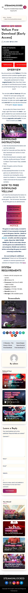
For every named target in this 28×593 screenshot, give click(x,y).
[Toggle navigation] (2, 7)
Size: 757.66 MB (14, 208)
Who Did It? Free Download (14, 533)
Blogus (22, 588)
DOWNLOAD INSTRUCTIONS (11, 52)
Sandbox (11, 414)
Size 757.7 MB (14, 215)
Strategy (15, 394)
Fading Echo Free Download (13, 416)
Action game (5, 26)
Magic (12, 26)
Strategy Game (9, 397)
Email (5, 466)
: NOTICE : (8, 55)
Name (5, 458)
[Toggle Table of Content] (22, 48)
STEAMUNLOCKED (13, 6)
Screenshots (9, 59)
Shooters (18, 26)
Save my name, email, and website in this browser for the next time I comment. (13, 484)
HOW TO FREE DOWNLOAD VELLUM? (14, 54)
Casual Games (17, 379)
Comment (6, 436)
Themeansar (13, 591)
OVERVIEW (6, 50)
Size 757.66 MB (14, 221)
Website (5, 473)
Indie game (8, 394)
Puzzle (15, 530)
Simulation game (10, 510)
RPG (6, 414)
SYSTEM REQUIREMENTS (10, 57)
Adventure (8, 392)
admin (7, 41)
